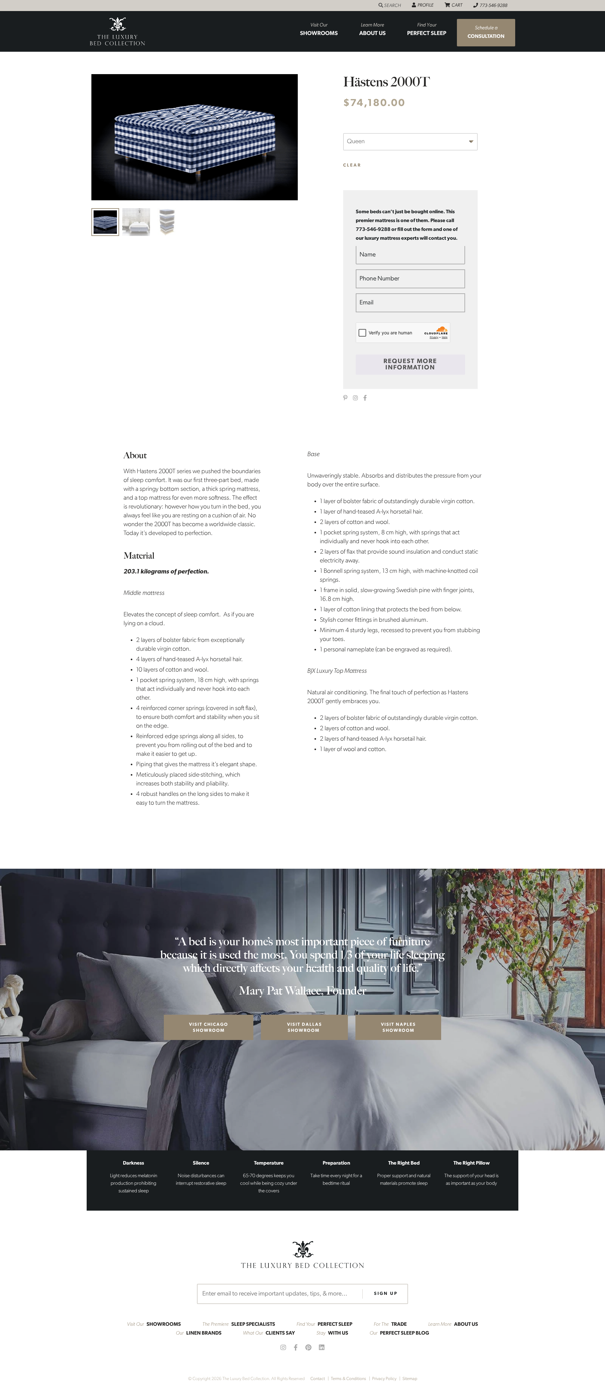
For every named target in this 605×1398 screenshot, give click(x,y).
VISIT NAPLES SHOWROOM (398, 1027)
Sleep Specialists (238, 1324)
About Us (372, 30)
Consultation (486, 32)
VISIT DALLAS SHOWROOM (304, 1027)
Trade (390, 1324)
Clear (352, 165)
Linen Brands (199, 1333)
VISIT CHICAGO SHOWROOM (208, 1027)
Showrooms (319, 30)
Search (393, 5)
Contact (317, 1379)
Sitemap (409, 1379)
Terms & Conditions (348, 1379)
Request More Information (410, 364)
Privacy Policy (384, 1379)
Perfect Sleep (426, 30)
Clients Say (269, 1333)
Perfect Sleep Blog (399, 1333)
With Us (332, 1333)
